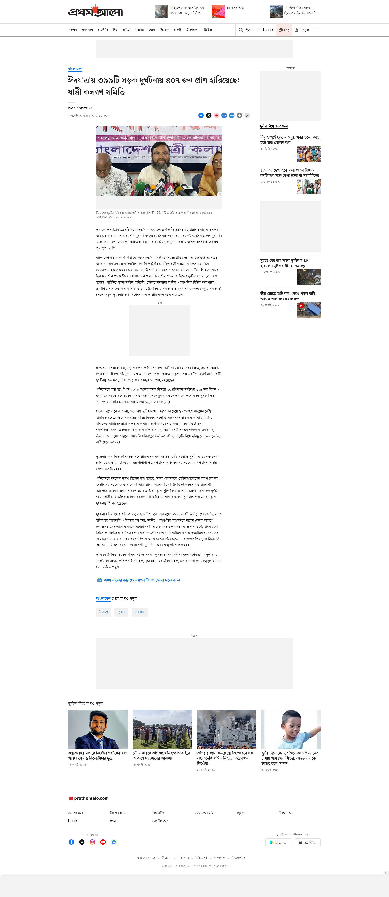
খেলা (152, 30)
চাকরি (177, 30)
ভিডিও (208, 30)
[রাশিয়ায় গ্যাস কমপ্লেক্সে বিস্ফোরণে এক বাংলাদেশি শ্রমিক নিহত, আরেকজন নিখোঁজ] (226, 729)
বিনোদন (164, 30)
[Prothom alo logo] (88, 799)
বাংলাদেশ (87, 30)
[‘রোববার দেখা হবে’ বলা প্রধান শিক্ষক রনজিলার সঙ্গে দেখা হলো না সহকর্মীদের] (309, 186)
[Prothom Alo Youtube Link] (105, 843)
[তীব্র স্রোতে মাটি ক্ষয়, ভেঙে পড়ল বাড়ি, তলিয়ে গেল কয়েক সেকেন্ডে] (309, 310)
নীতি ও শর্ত (201, 858)
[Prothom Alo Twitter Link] (84, 843)
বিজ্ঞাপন (166, 858)
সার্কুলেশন (183, 858)
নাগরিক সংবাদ (76, 813)
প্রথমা (113, 821)
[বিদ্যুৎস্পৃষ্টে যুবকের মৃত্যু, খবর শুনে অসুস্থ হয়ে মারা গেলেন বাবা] (309, 154)
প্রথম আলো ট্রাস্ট (203, 813)
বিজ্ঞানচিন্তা (158, 813)
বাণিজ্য (126, 30)
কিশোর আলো (118, 813)
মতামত (139, 30)
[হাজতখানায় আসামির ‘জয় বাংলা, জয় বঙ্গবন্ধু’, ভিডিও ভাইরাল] (161, 11)
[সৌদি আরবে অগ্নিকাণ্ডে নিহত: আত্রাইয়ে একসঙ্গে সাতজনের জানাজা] (162, 729)
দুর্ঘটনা (121, 612)
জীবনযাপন (192, 30)
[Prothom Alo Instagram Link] (94, 843)
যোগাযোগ (219, 858)
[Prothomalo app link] (278, 843)
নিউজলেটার (238, 858)
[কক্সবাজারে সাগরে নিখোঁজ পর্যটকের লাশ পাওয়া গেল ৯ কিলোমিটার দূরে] (98, 729)
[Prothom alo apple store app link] (307, 843)
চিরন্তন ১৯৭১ (286, 813)
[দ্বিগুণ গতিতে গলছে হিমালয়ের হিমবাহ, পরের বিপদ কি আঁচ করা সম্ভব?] (276, 11)
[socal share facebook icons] (201, 117)
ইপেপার (72, 821)
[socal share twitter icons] (209, 117)
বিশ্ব (115, 30)
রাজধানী (140, 612)
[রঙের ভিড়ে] (218, 11)
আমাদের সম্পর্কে (146, 858)
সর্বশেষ (72, 30)
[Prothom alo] (95, 11)
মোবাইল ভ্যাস (160, 821)
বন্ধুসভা (241, 813)
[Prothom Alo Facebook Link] (73, 843)
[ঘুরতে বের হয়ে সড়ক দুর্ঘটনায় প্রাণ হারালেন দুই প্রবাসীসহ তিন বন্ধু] (309, 277)
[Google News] (114, 842)
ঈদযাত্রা (103, 612)
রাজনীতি (103, 30)
